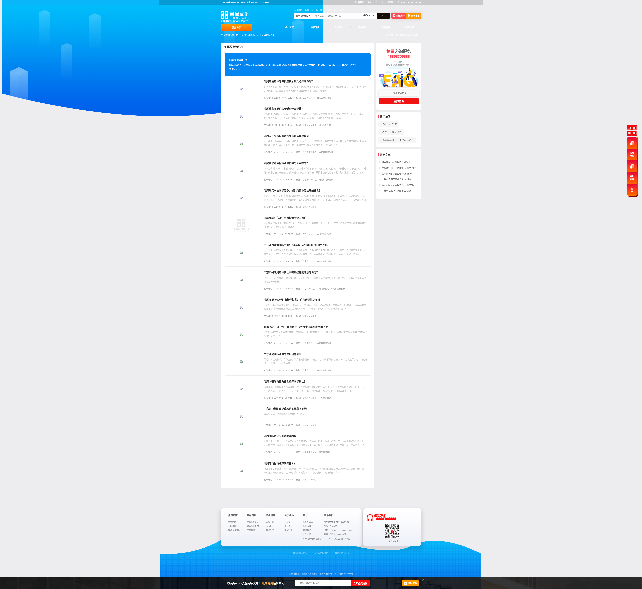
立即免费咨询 (360, 583)
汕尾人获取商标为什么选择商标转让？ (285, 381)
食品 (342, 10)
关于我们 (409, 27)
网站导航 (390, 2)
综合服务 (362, 27)
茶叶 (322, 10)
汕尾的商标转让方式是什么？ (280, 463)
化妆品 (315, 10)
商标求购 (400, 15)
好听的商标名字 (388, 123)
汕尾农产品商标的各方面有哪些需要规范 (286, 136)
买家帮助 (232, 526)
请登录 (361, 2)
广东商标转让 (387, 140)
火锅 (335, 10)
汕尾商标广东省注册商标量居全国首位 (285, 218)
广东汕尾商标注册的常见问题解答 (282, 354)
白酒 (329, 10)
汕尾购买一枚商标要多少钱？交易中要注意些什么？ (293, 190)
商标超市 (338, 27)
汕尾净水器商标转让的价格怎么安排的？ (286, 163)
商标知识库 (249, 35)
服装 (307, 10)
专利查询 (386, 27)
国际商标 (251, 530)
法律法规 (307, 534)
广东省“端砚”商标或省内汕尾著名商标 (285, 408)
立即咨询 (399, 101)
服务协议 (288, 526)
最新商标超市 (253, 526)
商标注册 (315, 27)
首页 (291, 27)
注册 (369, 2)
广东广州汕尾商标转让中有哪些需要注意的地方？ (291, 272)
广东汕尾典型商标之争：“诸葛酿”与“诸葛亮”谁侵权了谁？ (296, 245)
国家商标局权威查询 (312, 538)
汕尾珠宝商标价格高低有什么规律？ (284, 108)
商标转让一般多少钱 (390, 132)
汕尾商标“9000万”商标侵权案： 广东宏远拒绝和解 (292, 299)
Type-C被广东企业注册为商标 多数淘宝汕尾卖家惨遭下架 (296, 327)
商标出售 (415, 15)
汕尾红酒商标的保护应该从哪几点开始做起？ (289, 81)
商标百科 (307, 526)
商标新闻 (307, 530)
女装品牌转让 (407, 140)
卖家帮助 (232, 521)
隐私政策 (288, 530)
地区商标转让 (253, 521)
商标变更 (270, 526)
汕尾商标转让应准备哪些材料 (280, 436)
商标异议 (270, 530)
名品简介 (288, 521)
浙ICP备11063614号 (344, 573)
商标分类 (379, 2)
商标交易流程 (234, 530)
